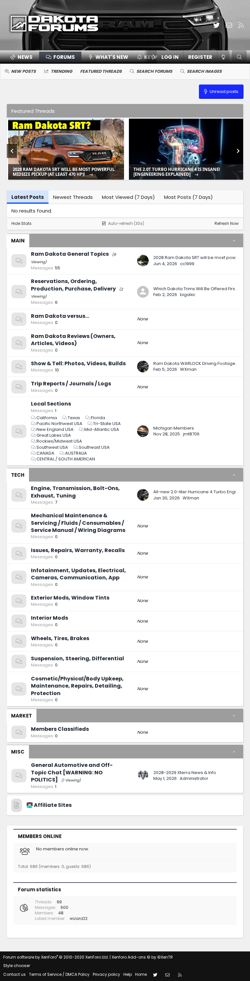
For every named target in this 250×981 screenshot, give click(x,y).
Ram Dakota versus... (60, 316)
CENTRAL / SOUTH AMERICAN (65, 459)
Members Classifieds (60, 729)
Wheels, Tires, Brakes (60, 638)
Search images (204, 71)
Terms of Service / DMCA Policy (59, 974)
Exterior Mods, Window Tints (70, 597)
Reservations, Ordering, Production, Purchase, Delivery (73, 285)
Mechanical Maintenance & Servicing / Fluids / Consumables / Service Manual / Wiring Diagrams (78, 523)
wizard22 (79, 918)
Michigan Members (173, 428)
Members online (40, 836)
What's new (111, 57)
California (46, 418)
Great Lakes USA (53, 435)
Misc (17, 751)
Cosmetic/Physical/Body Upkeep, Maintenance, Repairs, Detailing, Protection (77, 686)
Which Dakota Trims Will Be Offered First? (196, 289)
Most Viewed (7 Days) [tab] (128, 197)
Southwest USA (52, 447)
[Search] (239, 57)
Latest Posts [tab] (27, 197)
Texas (74, 418)
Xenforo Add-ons (142, 957)
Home (141, 974)
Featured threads (101, 71)
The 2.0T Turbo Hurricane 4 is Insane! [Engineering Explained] (176, 172)
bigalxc (187, 294)
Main (18, 240)
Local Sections (51, 403)
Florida (98, 418)
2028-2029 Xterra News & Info (184, 772)
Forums (64, 57)
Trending (61, 71)
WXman (188, 369)
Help (127, 974)
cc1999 (187, 264)
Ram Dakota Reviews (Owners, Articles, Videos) (73, 339)
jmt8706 (191, 434)
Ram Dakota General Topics (70, 254)
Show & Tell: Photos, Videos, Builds (78, 363)
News (25, 57)
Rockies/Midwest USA (59, 441)
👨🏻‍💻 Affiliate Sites (49, 805)
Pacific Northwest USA (59, 423)
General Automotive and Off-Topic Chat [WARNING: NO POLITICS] (72, 772)
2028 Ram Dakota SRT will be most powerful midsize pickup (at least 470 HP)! (64, 172)
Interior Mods (49, 618)
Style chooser (16, 965)
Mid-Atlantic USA (101, 429)
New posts (23, 71)
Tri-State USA (107, 423)
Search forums (154, 71)
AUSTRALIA (76, 453)
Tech (17, 474)
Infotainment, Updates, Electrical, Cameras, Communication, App (78, 574)
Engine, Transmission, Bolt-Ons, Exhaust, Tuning (75, 491)
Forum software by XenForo (56, 957)
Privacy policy (106, 974)
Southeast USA (94, 447)
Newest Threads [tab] (73, 197)
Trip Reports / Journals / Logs (71, 383)
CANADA (45, 453)
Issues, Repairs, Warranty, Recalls (78, 550)
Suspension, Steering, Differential (77, 658)
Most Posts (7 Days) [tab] (188, 197)
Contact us (14, 974)
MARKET (21, 715)
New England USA (55, 429)
